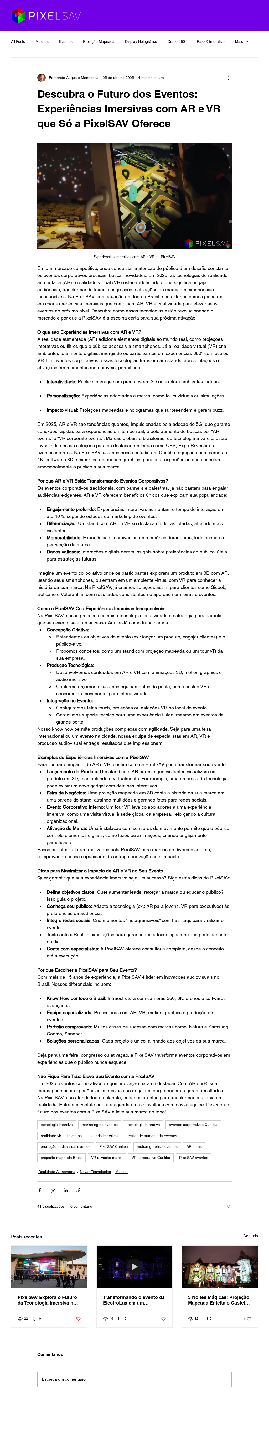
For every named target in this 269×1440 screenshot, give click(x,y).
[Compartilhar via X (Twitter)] (52, 1190)
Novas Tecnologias (95, 1172)
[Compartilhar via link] (78, 1190)
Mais (239, 41)
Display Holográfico (141, 41)
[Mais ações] (228, 78)
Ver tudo (251, 1236)
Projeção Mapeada (99, 41)
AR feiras (194, 1146)
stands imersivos (104, 1136)
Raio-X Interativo (211, 41)
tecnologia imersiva (57, 1125)
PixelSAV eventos (193, 1157)
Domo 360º (177, 41)
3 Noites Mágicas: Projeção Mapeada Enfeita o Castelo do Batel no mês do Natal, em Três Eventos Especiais (218, 1300)
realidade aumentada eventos (152, 1136)
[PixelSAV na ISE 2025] (49, 1267)
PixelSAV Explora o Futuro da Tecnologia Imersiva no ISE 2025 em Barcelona (47, 1300)
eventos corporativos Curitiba (193, 1125)
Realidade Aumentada (56, 1172)
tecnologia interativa (143, 1125)
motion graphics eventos (157, 1146)
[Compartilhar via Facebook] (39, 1190)
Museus (42, 41)
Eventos (66, 41)
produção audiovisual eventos (65, 1146)
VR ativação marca (107, 1157)
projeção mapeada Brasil (61, 1157)
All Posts (18, 41)
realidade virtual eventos (61, 1136)
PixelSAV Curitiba (113, 1146)
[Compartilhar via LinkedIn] (65, 1190)
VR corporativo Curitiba (151, 1157)
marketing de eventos (100, 1125)
